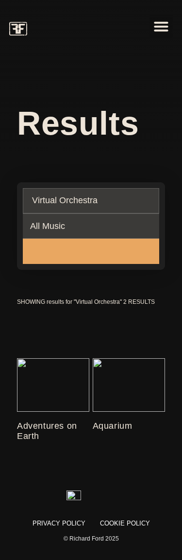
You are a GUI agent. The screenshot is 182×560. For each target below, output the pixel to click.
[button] (161, 26)
